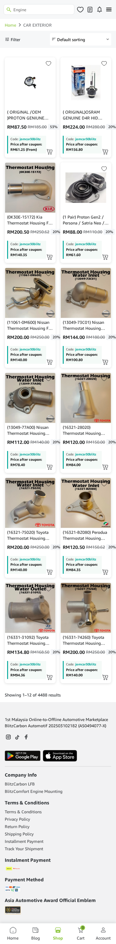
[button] (105, 151)
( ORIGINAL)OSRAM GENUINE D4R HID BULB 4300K (81, 115)
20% (56, 231)
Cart (80, 933)
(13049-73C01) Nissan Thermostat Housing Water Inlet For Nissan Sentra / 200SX (83, 325)
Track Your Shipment (24, 848)
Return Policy (17, 826)
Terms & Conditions (23, 811)
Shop (58, 937)
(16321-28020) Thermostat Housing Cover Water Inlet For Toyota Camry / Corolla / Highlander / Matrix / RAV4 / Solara (84, 430)
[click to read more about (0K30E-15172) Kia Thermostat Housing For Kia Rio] (30, 187)
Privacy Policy (17, 819)
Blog (35, 937)
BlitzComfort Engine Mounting (33, 791)
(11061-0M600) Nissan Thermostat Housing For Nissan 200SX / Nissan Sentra (29, 325)
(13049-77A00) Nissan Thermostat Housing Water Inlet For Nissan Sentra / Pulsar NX (27, 430)
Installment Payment (24, 841)
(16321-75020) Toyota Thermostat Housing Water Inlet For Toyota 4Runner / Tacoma (27, 535)
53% (53, 127)
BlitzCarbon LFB (20, 783)
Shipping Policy (19, 833)
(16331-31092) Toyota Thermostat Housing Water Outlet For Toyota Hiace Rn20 (29, 640)
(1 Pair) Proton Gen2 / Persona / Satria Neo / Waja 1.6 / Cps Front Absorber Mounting (83, 220)
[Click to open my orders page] (89, 9)
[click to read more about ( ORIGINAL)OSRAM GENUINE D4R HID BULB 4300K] (85, 82)
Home (10, 25)
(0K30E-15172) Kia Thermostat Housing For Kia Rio (29, 220)
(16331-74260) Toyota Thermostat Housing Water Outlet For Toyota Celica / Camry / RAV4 (85, 640)
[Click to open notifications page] (99, 9)
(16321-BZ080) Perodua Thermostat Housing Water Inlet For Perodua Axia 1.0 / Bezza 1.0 (85, 535)
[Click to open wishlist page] (80, 9)
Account (103, 937)
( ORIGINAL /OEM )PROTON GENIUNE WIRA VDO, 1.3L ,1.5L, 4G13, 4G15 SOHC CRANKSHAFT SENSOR (29, 115)
